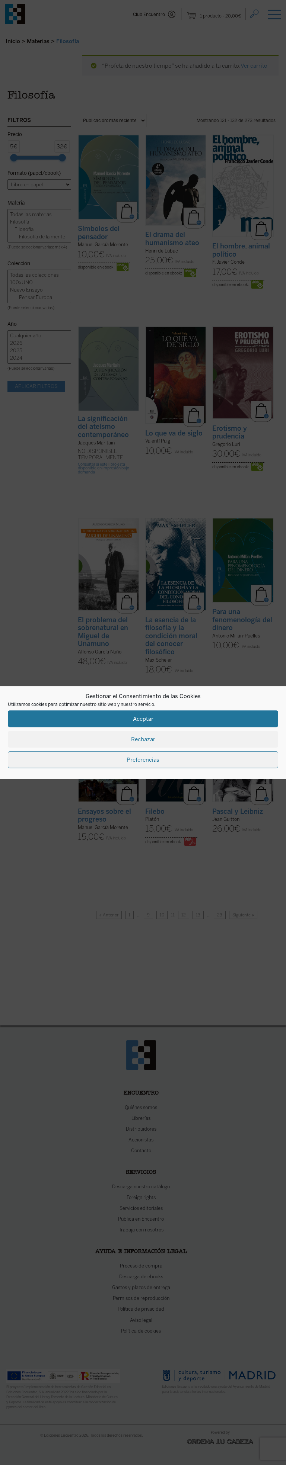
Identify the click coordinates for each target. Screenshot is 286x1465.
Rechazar (143, 739)
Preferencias (143, 759)
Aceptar (143, 719)
